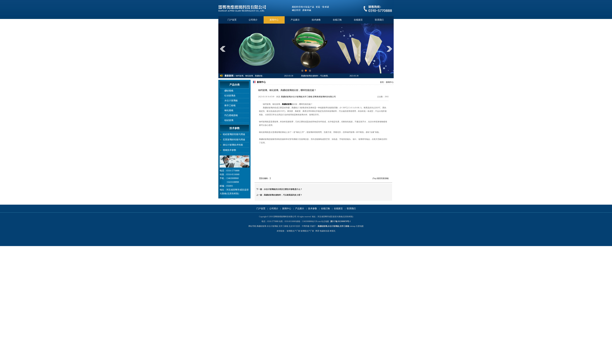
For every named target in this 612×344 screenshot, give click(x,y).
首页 (382, 82)
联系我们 (379, 20)
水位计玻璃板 (231, 100)
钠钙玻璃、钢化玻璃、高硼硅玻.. (249, 76)
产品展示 (295, 20)
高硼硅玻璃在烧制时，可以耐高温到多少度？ (283, 195)
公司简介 (253, 20)
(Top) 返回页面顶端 (380, 178)
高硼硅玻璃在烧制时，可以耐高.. (315, 76)
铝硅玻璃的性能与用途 (234, 134)
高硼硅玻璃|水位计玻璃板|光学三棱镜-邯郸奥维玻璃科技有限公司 (308, 97)
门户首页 (232, 20)
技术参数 (316, 20)
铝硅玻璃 (228, 120)
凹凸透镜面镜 (231, 115)
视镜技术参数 (229, 150)
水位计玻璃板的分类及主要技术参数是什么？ (283, 189)
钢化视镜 (228, 110)
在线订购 (337, 20)
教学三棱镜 (230, 105)
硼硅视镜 (228, 91)
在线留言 (358, 20)
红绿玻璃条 (230, 95)
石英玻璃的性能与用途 (234, 139)
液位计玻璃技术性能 (233, 145)
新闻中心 (274, 20)
